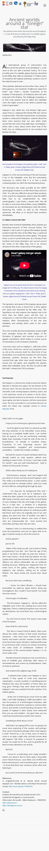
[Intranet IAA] (20, 5)
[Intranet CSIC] (11, 4)
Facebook (35, 821)
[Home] (16, 4)
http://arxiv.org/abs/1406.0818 (20, 786)
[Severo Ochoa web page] (28, 7)
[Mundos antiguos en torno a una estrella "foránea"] (3, 2)
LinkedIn (45, 821)
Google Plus (42, 821)
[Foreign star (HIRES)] (24, 51)
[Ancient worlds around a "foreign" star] (3, 5)
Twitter (39, 821)
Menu (45, 5)
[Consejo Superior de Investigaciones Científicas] (7, 5)
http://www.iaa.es (9, 802)
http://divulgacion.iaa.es (12, 805)
